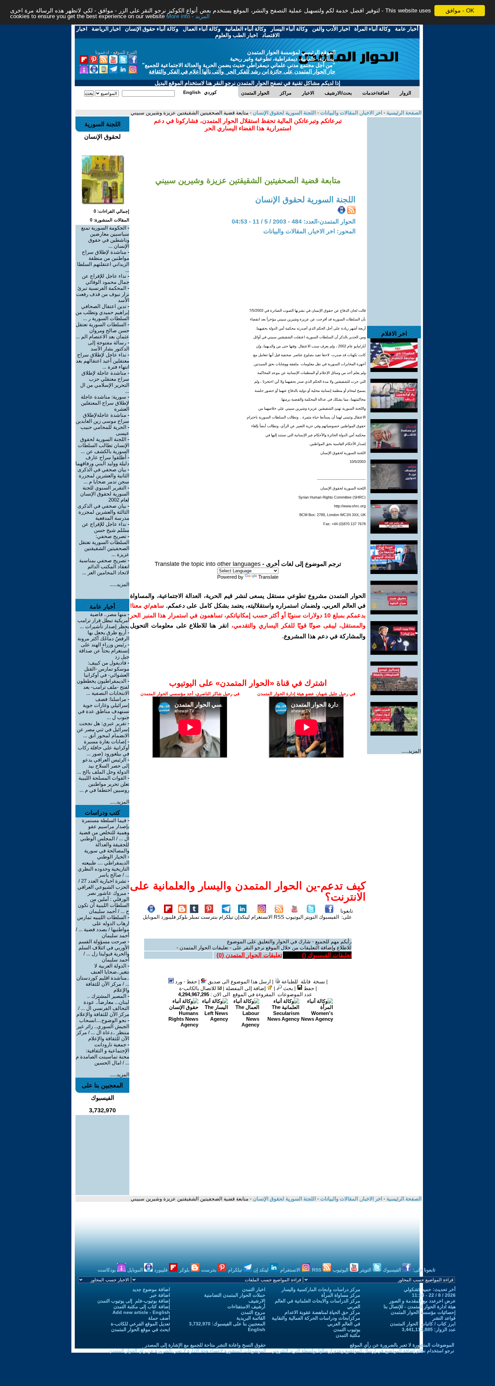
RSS (279, 917)
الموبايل (151, 917)
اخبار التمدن (253, 1289)
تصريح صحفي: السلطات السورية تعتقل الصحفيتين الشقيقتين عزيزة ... (104, 545)
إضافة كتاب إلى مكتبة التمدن (141, 1306)
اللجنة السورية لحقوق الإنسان (284, 112)
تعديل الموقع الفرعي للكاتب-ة (140, 1323)
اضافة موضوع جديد (151, 1289)
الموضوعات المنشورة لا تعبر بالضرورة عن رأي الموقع (402, 1345)
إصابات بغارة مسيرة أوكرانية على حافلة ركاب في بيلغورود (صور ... (103, 747)
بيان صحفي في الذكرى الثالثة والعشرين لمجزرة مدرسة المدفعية (103, 512)
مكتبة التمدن (348, 1335)
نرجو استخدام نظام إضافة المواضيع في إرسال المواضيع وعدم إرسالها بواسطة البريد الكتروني (362, 1350)
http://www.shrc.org (350, 506)
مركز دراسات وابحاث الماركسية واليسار (321, 1289)
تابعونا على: (346, 914)
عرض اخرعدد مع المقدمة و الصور (422, 1301)
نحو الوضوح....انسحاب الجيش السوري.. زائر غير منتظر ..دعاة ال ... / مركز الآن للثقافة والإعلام (102, 1029)
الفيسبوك (329, 917)
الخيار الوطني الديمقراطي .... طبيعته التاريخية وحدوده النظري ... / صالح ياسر (103, 866)
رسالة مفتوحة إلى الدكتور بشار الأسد (108, 345)
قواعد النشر (444, 1318)
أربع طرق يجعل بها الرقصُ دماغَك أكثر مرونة (103, 635)
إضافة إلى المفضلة (246, 988)
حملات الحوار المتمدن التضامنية (234, 1295)
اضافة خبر (160, 1295)
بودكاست (107, 1270)
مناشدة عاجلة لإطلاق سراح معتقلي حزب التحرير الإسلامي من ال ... (104, 382)
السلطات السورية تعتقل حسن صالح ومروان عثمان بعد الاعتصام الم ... (102, 330)
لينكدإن (242, 917)
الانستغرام (261, 917)
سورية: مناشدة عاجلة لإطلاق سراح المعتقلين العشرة (105, 403)
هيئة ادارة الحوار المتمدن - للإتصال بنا (420, 1306)
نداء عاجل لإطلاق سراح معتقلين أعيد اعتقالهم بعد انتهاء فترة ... (102, 361)
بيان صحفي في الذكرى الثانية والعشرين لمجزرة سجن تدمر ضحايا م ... (103, 475)
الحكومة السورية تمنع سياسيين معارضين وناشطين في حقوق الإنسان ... (105, 237)
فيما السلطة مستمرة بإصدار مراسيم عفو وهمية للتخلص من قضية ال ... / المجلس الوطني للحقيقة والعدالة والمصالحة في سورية (104, 835)
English (256, 1329)
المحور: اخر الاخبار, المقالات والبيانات (309, 231)
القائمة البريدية (250, 1318)
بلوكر (182, 917)
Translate (268, 577)
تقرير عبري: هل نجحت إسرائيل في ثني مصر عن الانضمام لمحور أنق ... (103, 729)
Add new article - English (141, 1312)
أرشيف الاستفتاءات (246, 1306)
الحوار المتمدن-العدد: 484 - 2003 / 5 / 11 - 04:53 (294, 221)
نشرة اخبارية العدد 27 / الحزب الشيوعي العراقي (103, 884)
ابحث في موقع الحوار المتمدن (140, 1329)
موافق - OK (460, 10)
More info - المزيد (188, 16)
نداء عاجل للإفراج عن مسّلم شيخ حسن (105, 527)
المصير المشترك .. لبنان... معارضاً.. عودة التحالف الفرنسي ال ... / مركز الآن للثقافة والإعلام (102, 1005)
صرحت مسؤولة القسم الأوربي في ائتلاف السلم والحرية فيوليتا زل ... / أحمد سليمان (103, 950)
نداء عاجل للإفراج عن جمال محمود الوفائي (105, 279)
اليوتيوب (294, 917)
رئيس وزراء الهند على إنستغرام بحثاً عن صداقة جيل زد (104, 651)
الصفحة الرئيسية (403, 112)
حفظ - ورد (185, 981)
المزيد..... (411, 751)
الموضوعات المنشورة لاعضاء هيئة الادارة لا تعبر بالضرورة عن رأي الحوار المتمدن (187, 1350)
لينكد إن (261, 1270)
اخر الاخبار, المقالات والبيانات (350, 112)
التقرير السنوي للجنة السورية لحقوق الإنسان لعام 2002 (104, 494)
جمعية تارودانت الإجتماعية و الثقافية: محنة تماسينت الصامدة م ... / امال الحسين (102, 1054)
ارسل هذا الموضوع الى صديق (238, 981)
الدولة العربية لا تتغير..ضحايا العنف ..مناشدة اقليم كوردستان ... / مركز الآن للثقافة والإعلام (102, 978)
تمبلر (194, 917)
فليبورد (168, 917)
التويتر (311, 917)
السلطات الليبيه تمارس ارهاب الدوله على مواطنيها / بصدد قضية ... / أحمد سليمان (102, 926)
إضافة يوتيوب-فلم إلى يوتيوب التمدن (133, 1301)
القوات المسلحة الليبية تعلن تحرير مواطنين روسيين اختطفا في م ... (103, 784)
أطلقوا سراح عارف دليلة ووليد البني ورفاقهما (102, 460)
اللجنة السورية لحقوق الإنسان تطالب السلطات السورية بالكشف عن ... (103, 445)
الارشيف (257, 1301)
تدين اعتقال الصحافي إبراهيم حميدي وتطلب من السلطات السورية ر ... (102, 312)
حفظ (308, 988)
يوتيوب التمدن (346, 1329)
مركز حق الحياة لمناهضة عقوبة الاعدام (322, 1312)
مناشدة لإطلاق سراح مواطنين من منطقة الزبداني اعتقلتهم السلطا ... (103, 261)
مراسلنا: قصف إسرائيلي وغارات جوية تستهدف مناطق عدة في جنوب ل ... (103, 708)
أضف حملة (159, 1318)
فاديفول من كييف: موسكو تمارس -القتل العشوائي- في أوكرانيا (106, 669)
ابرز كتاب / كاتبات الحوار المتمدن (423, 1323)
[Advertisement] (394, 218)
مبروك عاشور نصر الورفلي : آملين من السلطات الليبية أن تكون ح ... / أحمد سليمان (103, 902)
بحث (287, 988)
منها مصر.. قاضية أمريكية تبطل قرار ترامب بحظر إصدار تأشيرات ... (103, 620)
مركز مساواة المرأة (340, 1295)
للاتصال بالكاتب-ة (198, 988)
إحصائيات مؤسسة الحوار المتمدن (423, 1312)
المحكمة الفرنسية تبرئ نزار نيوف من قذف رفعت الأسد (102, 294)
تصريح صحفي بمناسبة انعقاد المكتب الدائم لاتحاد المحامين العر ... (104, 566)
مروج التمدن (253, 1312)
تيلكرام (226, 917)
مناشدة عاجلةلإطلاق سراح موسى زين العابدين (102, 418)
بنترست (209, 917)
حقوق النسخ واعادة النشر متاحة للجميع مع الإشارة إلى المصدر (205, 1345)
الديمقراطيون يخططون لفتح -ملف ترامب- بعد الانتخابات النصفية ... (103, 687)
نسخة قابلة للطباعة (302, 981)
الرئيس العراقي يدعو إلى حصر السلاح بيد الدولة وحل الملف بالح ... (103, 766)
